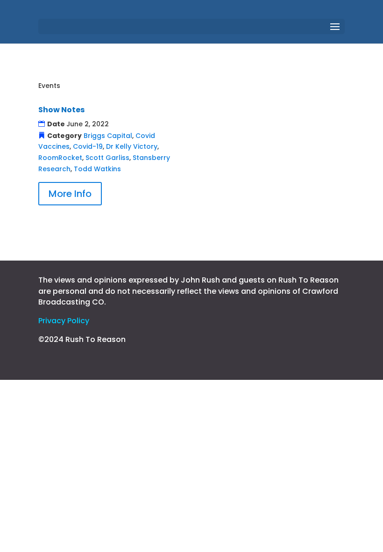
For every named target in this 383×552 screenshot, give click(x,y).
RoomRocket (60, 157)
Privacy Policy (63, 320)
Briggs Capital (108, 135)
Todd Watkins (97, 169)
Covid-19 (88, 146)
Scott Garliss (107, 157)
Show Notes (61, 109)
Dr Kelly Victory (131, 146)
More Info (70, 193)
